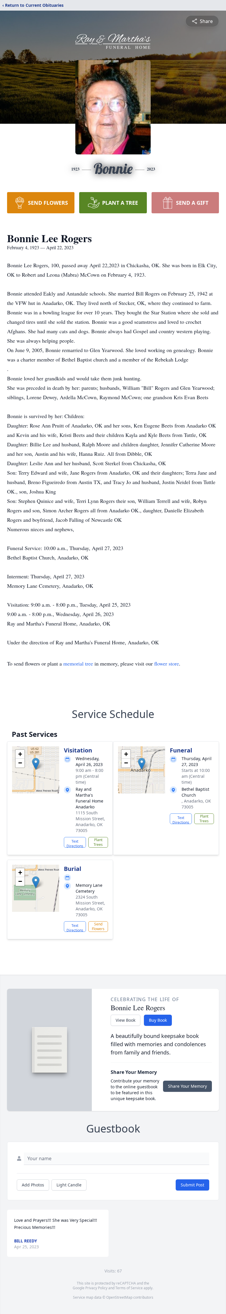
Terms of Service (129, 1287)
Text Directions (75, 843)
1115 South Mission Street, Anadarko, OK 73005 (90, 821)
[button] (35, 764)
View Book (125, 1020)
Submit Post (192, 1185)
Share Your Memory (187, 1086)
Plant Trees (98, 842)
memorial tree (78, 663)
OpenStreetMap (119, 1297)
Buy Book (158, 1020)
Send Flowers (98, 926)
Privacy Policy (96, 1287)
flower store (166, 663)
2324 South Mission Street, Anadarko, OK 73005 (90, 905)
